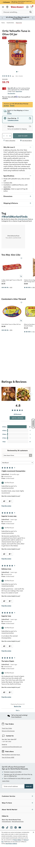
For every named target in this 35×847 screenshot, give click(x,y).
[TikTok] (7, 827)
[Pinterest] (15, 827)
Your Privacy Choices (11, 843)
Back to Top (17, 706)
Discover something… (10, 12)
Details (12, 105)
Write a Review (17, 418)
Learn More (21, 2)
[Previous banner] (2, 2)
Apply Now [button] (19, 91)
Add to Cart (23, 136)
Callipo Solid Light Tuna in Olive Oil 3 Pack (11, 280)
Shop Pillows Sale (17, 18)
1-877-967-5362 (6, 741)
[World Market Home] (17, 7)
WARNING (6, 189)
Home (3, 22)
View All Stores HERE (8, 757)
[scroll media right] (30, 393)
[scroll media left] (4, 393)
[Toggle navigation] (2, 6)
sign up (29, 786)
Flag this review (6, 506)
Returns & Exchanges (8, 731)
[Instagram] (11, 827)
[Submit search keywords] (30, 12)
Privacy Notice (17, 839)
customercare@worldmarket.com (12, 747)
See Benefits (11, 93)
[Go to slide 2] (18, 71)
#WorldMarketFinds (18, 821)
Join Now (6, 105)
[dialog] (17, 838)
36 (13, 76)
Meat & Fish (19, 22)
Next (18, 710)
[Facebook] (3, 827)
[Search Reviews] (30, 455)
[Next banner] (33, 2)
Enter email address (11, 786)
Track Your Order (7, 728)
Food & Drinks (10, 22)
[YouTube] (20, 827)
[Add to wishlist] (21, 258)
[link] (31, 6)
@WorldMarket (6, 821)
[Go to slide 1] (16, 71)
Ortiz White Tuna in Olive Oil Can (11, 324)
